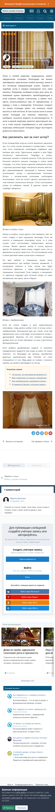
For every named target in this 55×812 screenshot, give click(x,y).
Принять (9, 807)
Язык (9, 784)
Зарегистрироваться (27, 559)
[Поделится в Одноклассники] (46, 433)
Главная (7, 17)
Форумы (19, 17)
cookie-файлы (20, 792)
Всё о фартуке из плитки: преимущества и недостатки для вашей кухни (30, 377)
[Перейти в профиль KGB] (6, 57)
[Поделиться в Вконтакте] (38, 433)
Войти (27, 577)
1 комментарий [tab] (12, 489)
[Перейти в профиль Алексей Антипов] (9, 696)
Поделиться (14, 465)
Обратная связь (42, 784)
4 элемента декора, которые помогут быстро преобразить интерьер (30, 384)
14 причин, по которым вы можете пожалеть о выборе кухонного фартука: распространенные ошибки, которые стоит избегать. (30, 374)
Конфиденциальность (24, 784)
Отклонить (21, 807)
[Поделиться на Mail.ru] (42, 433)
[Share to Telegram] (33, 433)
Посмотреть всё (27, 680)
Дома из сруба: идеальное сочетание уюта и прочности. (20, 651)
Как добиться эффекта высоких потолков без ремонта (30, 737)
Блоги (30, 17)
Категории (10, 25)
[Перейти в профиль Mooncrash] (9, 739)
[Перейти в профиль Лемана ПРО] (9, 753)
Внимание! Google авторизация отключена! (25, 3)
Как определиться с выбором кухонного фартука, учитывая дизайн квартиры (30, 381)
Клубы (40, 17)
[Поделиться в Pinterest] (50, 433)
